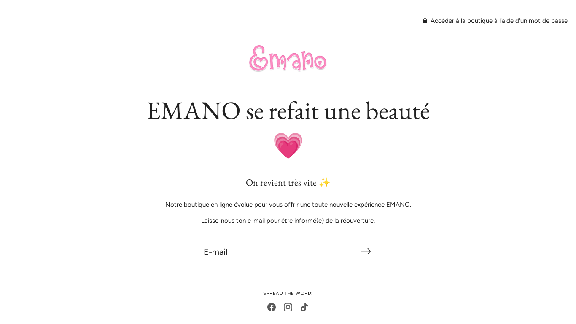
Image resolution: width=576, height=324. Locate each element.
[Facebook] (271, 306)
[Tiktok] (304, 306)
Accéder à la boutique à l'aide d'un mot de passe (498, 20)
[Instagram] (288, 306)
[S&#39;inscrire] (365, 251)
